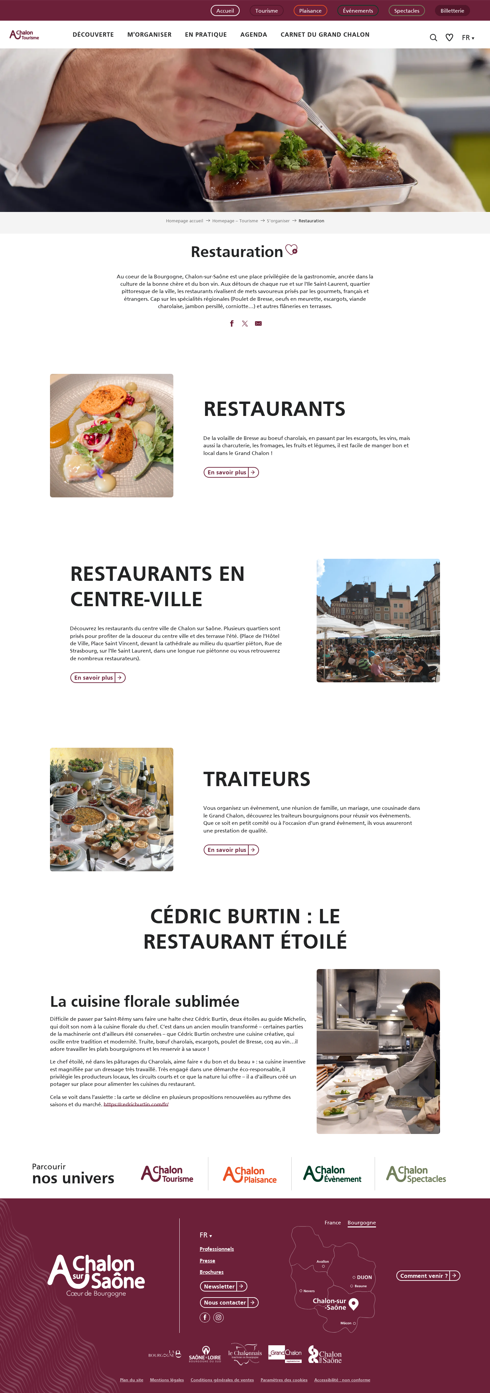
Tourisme (266, 10)
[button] (433, 37)
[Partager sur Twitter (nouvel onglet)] (245, 324)
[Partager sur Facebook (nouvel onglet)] (231, 324)
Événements (358, 10)
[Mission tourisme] (205, 1352)
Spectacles (406, 10)
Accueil (225, 10)
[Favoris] (450, 37)
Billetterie (452, 10)
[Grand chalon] (285, 1352)
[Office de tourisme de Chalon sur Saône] (30, 34)
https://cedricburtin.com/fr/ (136, 1103)
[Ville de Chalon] (325, 1352)
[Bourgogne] (165, 1352)
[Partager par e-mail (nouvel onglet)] (258, 324)
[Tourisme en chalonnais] (245, 1352)
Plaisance (310, 10)
